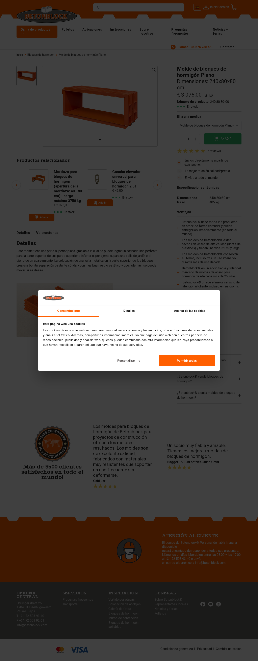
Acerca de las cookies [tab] (189, 310)
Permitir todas (187, 360)
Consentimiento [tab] (68, 310)
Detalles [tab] (129, 310)
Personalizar (126, 360)
